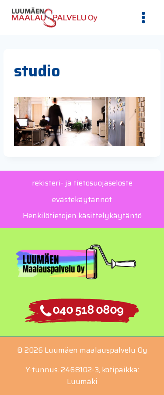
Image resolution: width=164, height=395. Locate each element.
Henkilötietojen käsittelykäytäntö (82, 215)
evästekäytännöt (82, 199)
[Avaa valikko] (143, 17)
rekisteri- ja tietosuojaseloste (82, 183)
